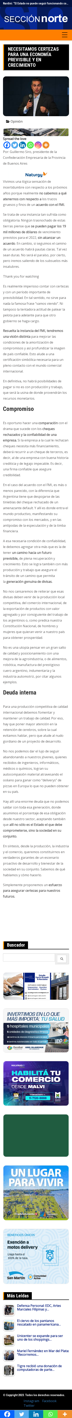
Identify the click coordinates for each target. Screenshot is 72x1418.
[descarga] (36, 1192)
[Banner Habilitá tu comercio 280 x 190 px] (36, 1083)
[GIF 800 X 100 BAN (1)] (36, 174)
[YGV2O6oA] (36, 1030)
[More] (45, 145)
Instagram (31, 1401)
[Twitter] (14, 145)
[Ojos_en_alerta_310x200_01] (36, 1135)
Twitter (29, 1405)
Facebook (49, 1401)
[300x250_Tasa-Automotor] (36, 1256)
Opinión (17, 121)
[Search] (61, 959)
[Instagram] (38, 145)
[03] (36, 986)
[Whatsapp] (30, 145)
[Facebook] (6, 145)
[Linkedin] (22, 145)
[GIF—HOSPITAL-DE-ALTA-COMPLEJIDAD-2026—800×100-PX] (36, 132)
